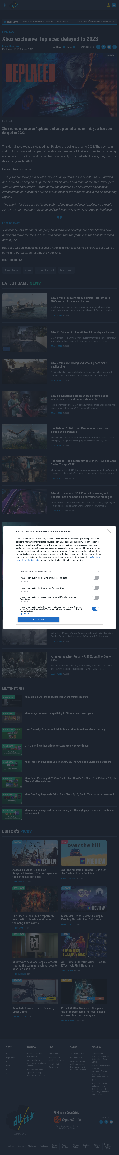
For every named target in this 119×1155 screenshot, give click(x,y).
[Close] (109, 532)
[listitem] (59, 571)
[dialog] (59, 577)
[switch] (95, 578)
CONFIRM (38, 620)
